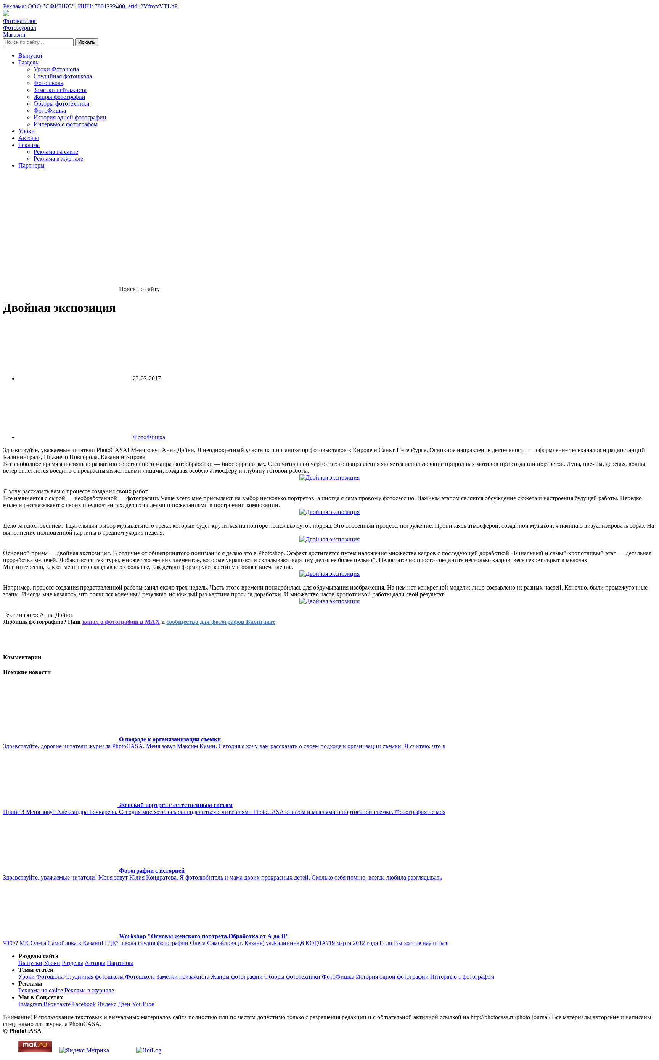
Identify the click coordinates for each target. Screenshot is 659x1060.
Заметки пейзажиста (60, 90)
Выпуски (30, 55)
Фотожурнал (19, 27)
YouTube (143, 1004)
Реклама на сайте (56, 151)
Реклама (29, 145)
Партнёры (120, 963)
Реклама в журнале (58, 158)
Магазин (14, 34)
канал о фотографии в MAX (121, 622)
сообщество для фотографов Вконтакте (220, 622)
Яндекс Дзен (113, 1004)
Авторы (28, 138)
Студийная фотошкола (63, 76)
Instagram (30, 1004)
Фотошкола (48, 83)
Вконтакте (57, 1004)
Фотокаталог (20, 21)
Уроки (26, 131)
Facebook (84, 1004)
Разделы (29, 62)
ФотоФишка (50, 110)
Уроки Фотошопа (56, 69)
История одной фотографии (70, 117)
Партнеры (31, 165)
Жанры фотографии (59, 96)
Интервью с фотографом (66, 124)
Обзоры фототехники (62, 103)
